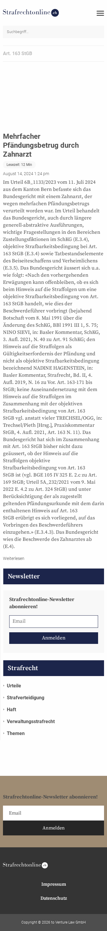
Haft (11, 709)
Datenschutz (53, 898)
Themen (16, 733)
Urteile (14, 686)
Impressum (53, 884)
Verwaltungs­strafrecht (31, 721)
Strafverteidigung (25, 697)
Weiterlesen (13, 558)
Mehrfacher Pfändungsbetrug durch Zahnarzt (41, 145)
